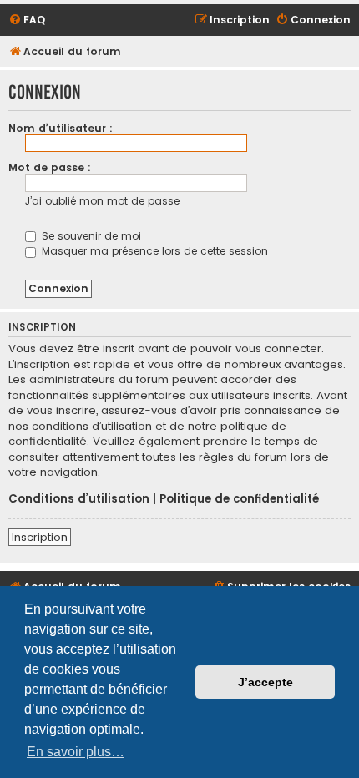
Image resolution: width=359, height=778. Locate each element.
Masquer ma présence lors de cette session (153, 251)
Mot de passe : (49, 167)
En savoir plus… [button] (75, 752)
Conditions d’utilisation (78, 499)
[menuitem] (26, 20)
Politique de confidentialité (239, 499)
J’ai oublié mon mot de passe (102, 200)
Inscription (40, 537)
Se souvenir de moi (89, 236)
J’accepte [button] (265, 682)
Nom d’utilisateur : (60, 128)
